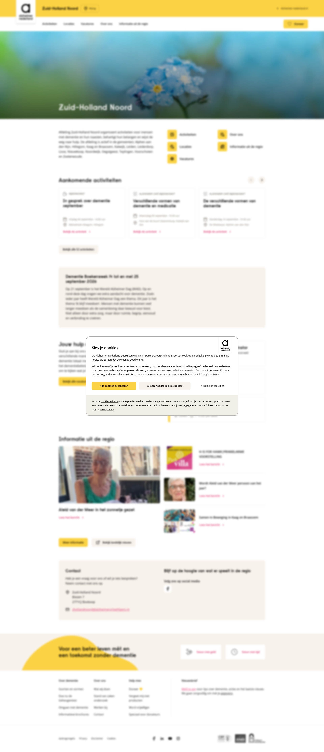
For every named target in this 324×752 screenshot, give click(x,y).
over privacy (107, 409)
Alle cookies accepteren (114, 385)
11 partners (148, 355)
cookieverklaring (110, 401)
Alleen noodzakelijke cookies (164, 385)
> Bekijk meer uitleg (212, 385)
